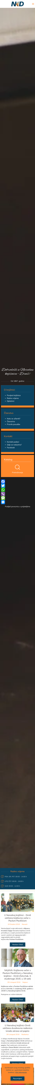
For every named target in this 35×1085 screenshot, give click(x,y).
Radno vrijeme (13, 398)
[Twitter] (17, 486)
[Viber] (17, 494)
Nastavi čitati (17, 944)
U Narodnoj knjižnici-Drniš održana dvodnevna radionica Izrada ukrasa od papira (17, 1028)
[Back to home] (17, 4)
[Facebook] (17, 481)
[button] (33, 4)
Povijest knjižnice (14, 395)
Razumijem (17, 1078)
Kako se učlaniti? (13, 418)
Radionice (25, 1034)
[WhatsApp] (17, 490)
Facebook (11, 447)
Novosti (24, 924)
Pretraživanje (17, 472)
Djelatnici (10, 401)
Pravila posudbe (13, 424)
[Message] (17, 498)
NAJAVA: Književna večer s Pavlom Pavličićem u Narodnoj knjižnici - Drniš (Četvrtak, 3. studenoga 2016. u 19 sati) (17, 974)
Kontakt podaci (13, 442)
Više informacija (21, 1072)
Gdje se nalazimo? (14, 445)
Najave (25, 982)
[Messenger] (17, 502)
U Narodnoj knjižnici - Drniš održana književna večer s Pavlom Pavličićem (17, 918)
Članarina (11, 421)
